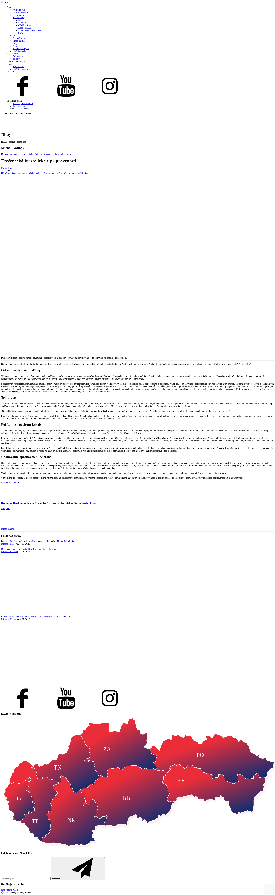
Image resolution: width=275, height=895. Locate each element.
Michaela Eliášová (9, 544)
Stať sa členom (19, 106)
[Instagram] (109, 96)
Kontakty (11, 64)
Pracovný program (21, 48)
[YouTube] (66, 96)
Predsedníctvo (19, 10)
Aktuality (11, 35)
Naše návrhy (12, 53)
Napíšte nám (18, 66)
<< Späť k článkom (10, 482)
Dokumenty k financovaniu (30, 30)
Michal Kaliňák (36, 173)
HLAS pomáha (19, 51)
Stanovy (22, 22)
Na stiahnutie (18, 17)
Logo (20, 20)
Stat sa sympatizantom (23, 103)
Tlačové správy (19, 38)
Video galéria (19, 41)
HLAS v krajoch (20, 12)
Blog (15, 43)
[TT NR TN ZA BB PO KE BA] (137, 847)
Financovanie (19, 15)
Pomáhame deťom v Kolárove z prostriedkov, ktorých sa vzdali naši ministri (35, 616)
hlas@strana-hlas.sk (10, 890)
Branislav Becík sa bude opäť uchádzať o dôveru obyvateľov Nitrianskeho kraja (37, 541)
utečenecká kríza (63, 173)
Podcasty (17, 46)
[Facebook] (23, 96)
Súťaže (21, 33)
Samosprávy (49, 173)
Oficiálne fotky (25, 25)
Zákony (16, 59)
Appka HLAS (24, 28)
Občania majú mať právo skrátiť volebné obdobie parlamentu (28, 549)
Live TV (11, 71)
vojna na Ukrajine (80, 173)
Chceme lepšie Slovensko (18, 108)
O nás (9, 7)
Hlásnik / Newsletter (16, 61)
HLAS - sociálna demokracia (14, 173)
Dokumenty (18, 56)
